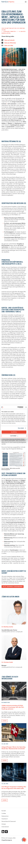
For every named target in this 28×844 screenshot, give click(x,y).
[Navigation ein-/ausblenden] (25, 2)
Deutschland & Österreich (9, 821)
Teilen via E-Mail (8, 45)
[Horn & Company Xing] (6, 831)
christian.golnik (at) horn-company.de (12, 667)
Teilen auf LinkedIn (9, 40)
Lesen (5, 720)
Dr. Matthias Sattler (7, 627)
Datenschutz (5, 816)
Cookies (4, 813)
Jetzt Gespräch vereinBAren (13, 586)
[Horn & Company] (8, 2)
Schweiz (4, 824)
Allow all (14, 432)
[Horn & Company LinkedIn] (3, 831)
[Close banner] (26, 407)
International (5, 826)
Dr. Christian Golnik (7, 662)
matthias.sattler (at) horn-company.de (12, 631)
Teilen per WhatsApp (10, 42)
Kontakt (4, 810)
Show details (21, 428)
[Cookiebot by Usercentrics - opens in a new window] (17, 407)
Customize (13, 435)
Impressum (5, 818)
